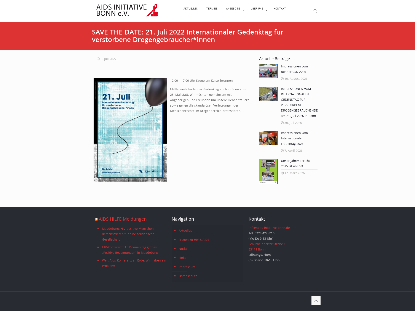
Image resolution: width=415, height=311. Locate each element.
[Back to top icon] (316, 300)
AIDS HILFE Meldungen (123, 219)
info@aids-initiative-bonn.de (269, 228)
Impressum (187, 267)
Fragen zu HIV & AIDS (194, 240)
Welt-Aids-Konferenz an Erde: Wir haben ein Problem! (134, 263)
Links (182, 258)
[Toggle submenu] (234, 19)
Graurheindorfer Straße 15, (268, 244)
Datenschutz (188, 276)
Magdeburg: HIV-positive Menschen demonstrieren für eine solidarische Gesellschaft (128, 233)
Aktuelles (185, 230)
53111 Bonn (257, 249)
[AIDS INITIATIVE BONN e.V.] (127, 15)
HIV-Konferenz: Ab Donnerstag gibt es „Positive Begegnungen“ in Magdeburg (130, 250)
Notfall (183, 249)
